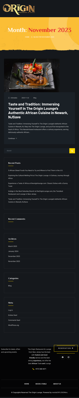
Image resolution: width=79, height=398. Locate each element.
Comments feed (14, 320)
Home (27, 37)
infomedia (14, 98)
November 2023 (14, 261)
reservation (64, 348)
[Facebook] (62, 357)
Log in (10, 310)
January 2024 (13, 251)
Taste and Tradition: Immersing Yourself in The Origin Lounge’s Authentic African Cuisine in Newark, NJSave (38, 110)
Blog (34, 98)
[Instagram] (68, 357)
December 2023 (14, 256)
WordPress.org (13, 325)
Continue (11, 138)
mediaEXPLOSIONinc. (60, 392)
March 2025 (12, 246)
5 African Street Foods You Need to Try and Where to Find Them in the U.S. (35, 170)
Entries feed (12, 315)
